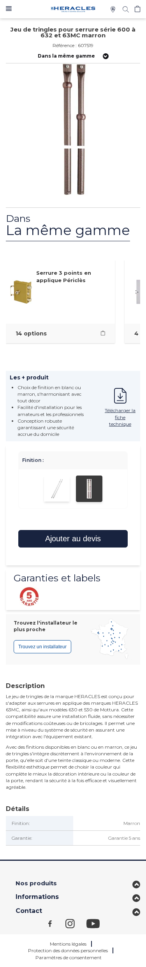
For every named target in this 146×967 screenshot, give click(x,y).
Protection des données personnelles (68, 950)
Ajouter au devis (73, 538)
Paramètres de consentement (68, 957)
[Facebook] (56, 923)
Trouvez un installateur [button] (42, 646)
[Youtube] (96, 923)
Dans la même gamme (66, 56)
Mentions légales (68, 944)
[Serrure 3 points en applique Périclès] (103, 333)
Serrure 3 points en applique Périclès (63, 276)
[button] (9, 9)
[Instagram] (75, 923)
